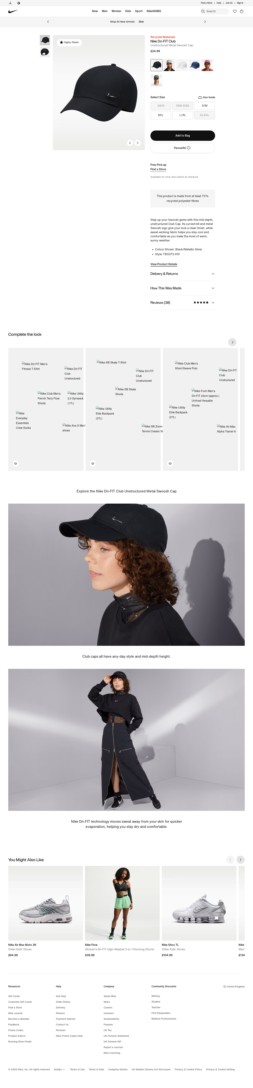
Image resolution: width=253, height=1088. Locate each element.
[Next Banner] (205, 22)
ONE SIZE (182, 105)
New (95, 11)
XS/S (160, 105)
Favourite (180, 147)
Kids (128, 11)
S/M (204, 105)
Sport (139, 11)
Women (116, 11)
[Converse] (19, 3)
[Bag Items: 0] (242, 11)
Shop (141, 21)
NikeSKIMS (154, 11)
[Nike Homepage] (13, 11)
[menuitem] (222, 3)
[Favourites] (235, 11)
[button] (45, 52)
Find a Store (158, 169)
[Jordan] (10, 3)
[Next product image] (138, 143)
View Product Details (163, 264)
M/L (161, 115)
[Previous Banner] (48, 22)
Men (104, 11)
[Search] (203, 11)
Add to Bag (182, 135)
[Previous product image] (130, 143)
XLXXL (204, 115)
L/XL (183, 115)
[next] (232, 342)
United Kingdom (236, 986)
